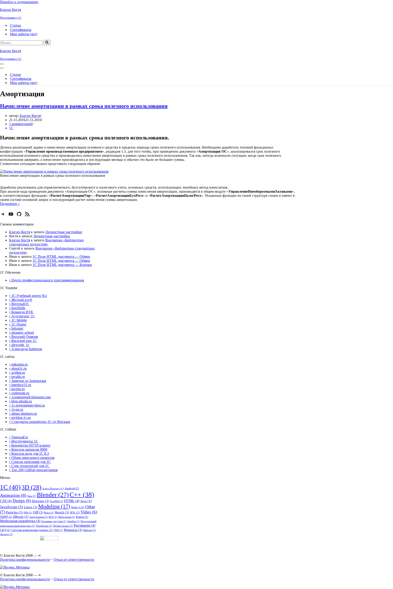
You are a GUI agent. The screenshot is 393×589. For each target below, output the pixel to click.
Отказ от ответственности (74, 559)
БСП (53, 517)
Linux (30, 507)
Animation (13, 495)
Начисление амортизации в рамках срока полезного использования (84, 106)
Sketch (62, 512)
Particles (14, 512)
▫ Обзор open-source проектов (32, 458)
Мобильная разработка (20, 521)
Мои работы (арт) (23, 34)
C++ (82, 494)
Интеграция (66, 517)
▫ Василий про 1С (23, 341)
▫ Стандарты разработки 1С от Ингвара (39, 422)
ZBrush (20, 516)
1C (10, 487)
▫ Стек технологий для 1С (29, 466)
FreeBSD (56, 501)
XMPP (6, 516)
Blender (53, 494)
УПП (58, 530)
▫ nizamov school (21, 332)
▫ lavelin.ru (17, 389)
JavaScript (11, 507)
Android (72, 488)
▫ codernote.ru (19, 393)
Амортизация (38, 517)
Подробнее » (10, 204)
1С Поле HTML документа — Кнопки (62, 265)
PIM (28, 512)
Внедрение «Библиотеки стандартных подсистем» (46, 242)
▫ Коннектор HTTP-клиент (29, 445)
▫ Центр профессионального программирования (46, 280)
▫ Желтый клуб (20, 300)
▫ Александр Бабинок (25, 349)
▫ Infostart (16, 328)
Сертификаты (20, 30)
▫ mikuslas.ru (18, 364)
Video (89, 512)
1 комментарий (21, 124)
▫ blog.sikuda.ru (20, 401)
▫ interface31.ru (20, 385)
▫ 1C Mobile (18, 320)
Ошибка (73, 521)
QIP (38, 512)
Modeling (54, 506)
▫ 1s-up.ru (16, 409)
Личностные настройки (63, 232)
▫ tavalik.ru (17, 377)
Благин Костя (30, 116)
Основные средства (53, 521)
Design (22, 500)
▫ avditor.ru (17, 372)
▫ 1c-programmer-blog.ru (27, 405)
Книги (82, 516)
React (49, 512)
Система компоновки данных (32, 530)
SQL (75, 512)
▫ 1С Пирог (18, 324)
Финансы (73, 530)
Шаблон (89, 530)
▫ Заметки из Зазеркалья (27, 381)
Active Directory (53, 488)
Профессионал (63, 526)
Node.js (77, 507)
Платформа (44, 526)
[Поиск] (46, 42)
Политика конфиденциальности (25, 559)
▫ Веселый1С (19, 304)
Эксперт (6, 534)
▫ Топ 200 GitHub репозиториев (33, 470)
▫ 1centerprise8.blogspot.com (30, 397)
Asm (31, 496)
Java (86, 501)
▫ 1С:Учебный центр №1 (28, 296)
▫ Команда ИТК (21, 312)
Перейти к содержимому (19, 2)
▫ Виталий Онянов (23, 337)
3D (31, 487)
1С (11, 128)
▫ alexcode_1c (19, 345)
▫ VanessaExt (18, 437)
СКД (5, 530)
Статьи (15, 25)
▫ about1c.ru (18, 368)
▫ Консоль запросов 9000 (28, 449)
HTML (71, 501)
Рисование (84, 525)
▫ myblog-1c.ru (20, 418)
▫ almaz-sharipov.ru (23, 413)
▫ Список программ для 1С (30, 462)
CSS (6, 501)
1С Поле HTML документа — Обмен (61, 256)
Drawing (40, 501)
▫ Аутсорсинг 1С (22, 316)
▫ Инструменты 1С (23, 441)
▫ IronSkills (17, 308)
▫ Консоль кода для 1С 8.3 (29, 453)
